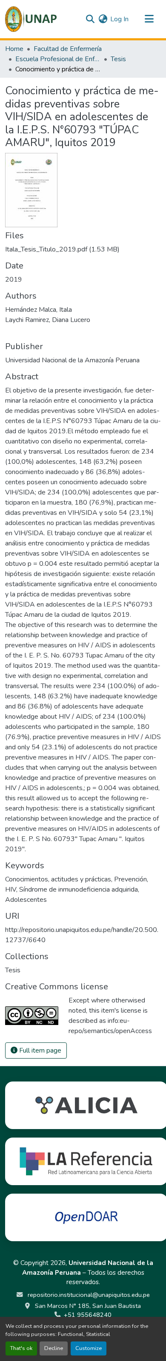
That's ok (21, 1348)
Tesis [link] (118, 59)
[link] (83, 249)
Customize (88, 1348)
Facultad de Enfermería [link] (68, 49)
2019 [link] (13, 279)
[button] (31, 19)
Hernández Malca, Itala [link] (38, 309)
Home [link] (14, 49)
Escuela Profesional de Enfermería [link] (57, 59)
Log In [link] (119, 19)
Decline (53, 1348)
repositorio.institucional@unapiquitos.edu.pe (88, 1294)
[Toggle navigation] (149, 19)
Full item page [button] (39, 1050)
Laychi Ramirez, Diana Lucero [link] (47, 320)
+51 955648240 (88, 1314)
